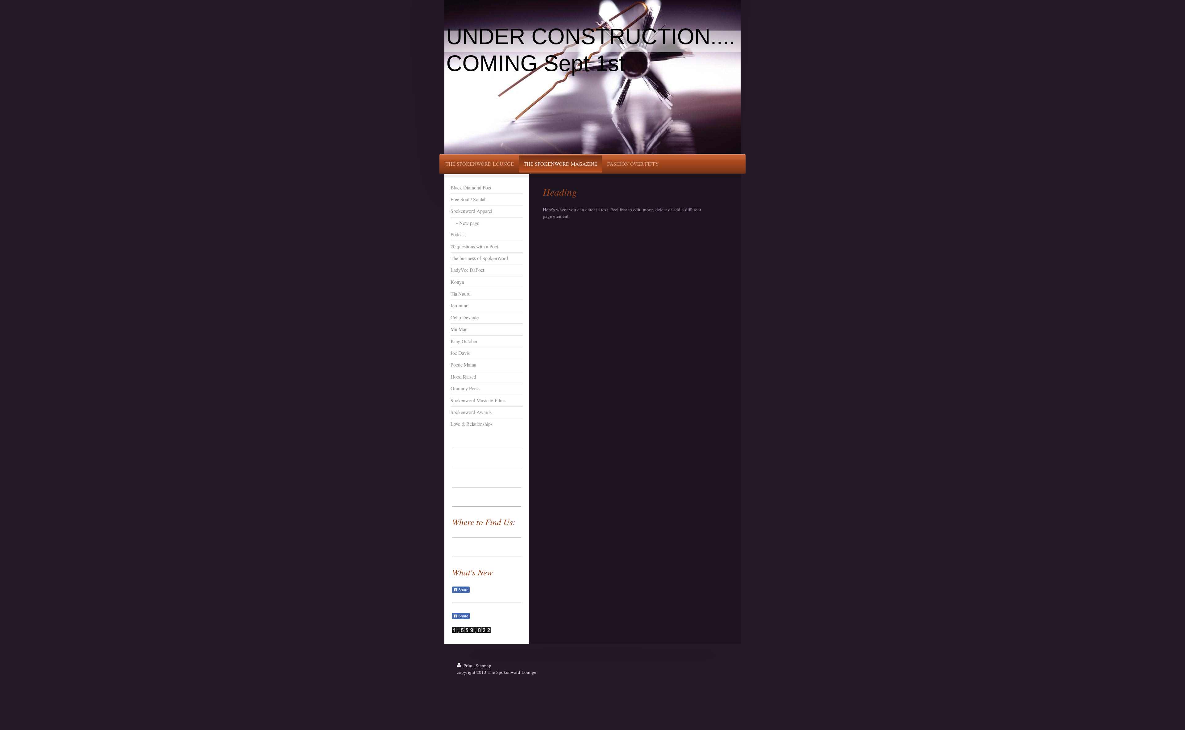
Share (462, 590)
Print (468, 665)
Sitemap (483, 665)
